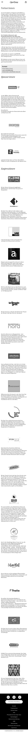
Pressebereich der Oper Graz (14, 714)
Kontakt (14, 706)
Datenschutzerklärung (14, 719)
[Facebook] (19, 697)
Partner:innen (14, 710)
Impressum (14, 727)
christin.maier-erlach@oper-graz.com (11, 71)
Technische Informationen (14, 725)
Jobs (14, 712)
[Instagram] (14, 697)
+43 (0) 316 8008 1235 (7, 70)
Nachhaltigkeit (14, 717)
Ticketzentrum (14, 708)
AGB (14, 721)
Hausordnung (14, 723)
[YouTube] (8, 697)
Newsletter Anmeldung (14, 701)
